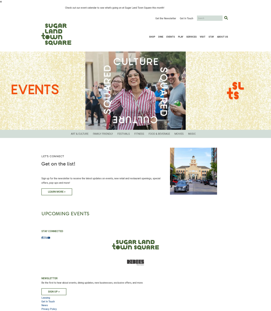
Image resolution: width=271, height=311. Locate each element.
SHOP (152, 37)
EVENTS (170, 37)
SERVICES (191, 37)
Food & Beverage (159, 133)
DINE (160, 37)
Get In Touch (186, 18)
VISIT (202, 37)
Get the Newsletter (165, 18)
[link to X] (46, 238)
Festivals (123, 133)
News (44, 305)
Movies (179, 133)
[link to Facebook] (42, 238)
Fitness (139, 133)
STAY (211, 37)
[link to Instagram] (44, 238)
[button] (1, 1)
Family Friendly (103, 133)
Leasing (45, 298)
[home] (56, 37)
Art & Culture (79, 133)
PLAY (180, 37)
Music (192, 133)
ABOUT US (222, 37)
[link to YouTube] (48, 238)
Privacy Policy (49, 309)
